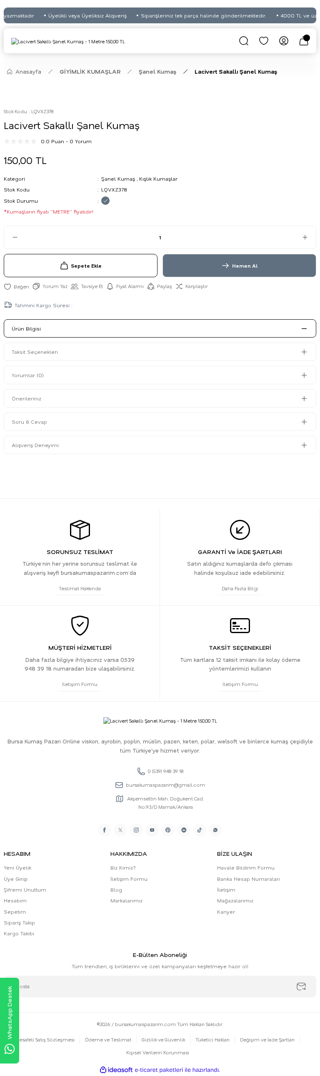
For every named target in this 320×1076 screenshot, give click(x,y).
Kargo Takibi (19, 933)
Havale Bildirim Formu (246, 867)
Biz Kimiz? (123, 867)
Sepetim (15, 911)
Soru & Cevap (29, 421)
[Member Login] (284, 41)
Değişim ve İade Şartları (267, 1039)
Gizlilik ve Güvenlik (163, 1039)
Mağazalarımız (235, 900)
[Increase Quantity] (308, 237)
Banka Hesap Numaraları (248, 878)
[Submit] (301, 986)
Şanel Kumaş (118, 178)
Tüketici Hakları (212, 1039)
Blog (116, 889)
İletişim (226, 889)
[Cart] (304, 41)
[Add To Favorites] (16, 286)
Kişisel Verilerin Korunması (157, 1052)
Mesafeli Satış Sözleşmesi (45, 1039)
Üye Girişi (16, 878)
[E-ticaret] (159, 1070)
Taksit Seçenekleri (35, 351)
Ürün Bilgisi (26, 328)
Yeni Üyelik (17, 867)
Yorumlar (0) (28, 375)
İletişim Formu (129, 878)
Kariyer (226, 911)
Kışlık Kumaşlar (158, 178)
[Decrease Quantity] (11, 237)
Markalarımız (126, 900)
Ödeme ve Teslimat (108, 1039)
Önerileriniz (26, 398)
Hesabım (15, 900)
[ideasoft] (116, 1070)
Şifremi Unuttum (25, 889)
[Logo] (68, 41)
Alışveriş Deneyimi (35, 445)
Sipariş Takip (19, 922)
